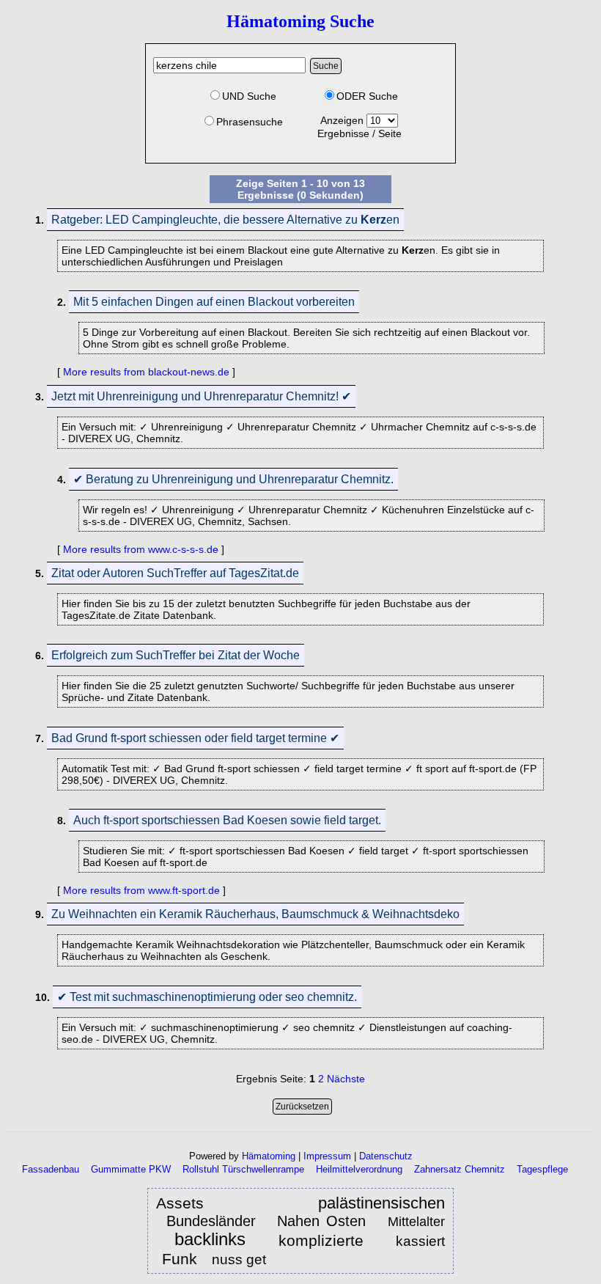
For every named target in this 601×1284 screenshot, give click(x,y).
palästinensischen (381, 1203)
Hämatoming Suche (300, 21)
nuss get (239, 1259)
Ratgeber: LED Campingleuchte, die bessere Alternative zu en (225, 219)
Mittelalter (416, 1221)
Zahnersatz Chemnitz (459, 1169)
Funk (179, 1258)
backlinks (210, 1240)
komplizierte (321, 1240)
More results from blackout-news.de (146, 372)
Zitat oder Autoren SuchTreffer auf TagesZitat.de (175, 573)
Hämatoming (268, 1156)
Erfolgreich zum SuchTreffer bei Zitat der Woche (175, 655)
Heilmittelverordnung (359, 1169)
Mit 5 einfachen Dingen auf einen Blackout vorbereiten (214, 302)
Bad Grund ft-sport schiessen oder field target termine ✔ (195, 738)
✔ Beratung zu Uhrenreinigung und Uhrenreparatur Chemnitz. (233, 479)
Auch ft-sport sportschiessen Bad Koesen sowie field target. (227, 820)
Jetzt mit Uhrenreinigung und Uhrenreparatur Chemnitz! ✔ (201, 396)
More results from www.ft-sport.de (141, 890)
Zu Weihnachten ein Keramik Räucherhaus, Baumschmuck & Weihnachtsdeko (255, 914)
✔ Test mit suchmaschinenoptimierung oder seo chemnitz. (207, 997)
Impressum (327, 1156)
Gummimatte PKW (131, 1169)
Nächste (346, 1079)
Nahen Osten (324, 1221)
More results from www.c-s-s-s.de (140, 549)
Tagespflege (542, 1169)
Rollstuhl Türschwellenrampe (243, 1169)
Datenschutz (386, 1156)
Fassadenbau (50, 1169)
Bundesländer (211, 1221)
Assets (180, 1203)
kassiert (420, 1241)
